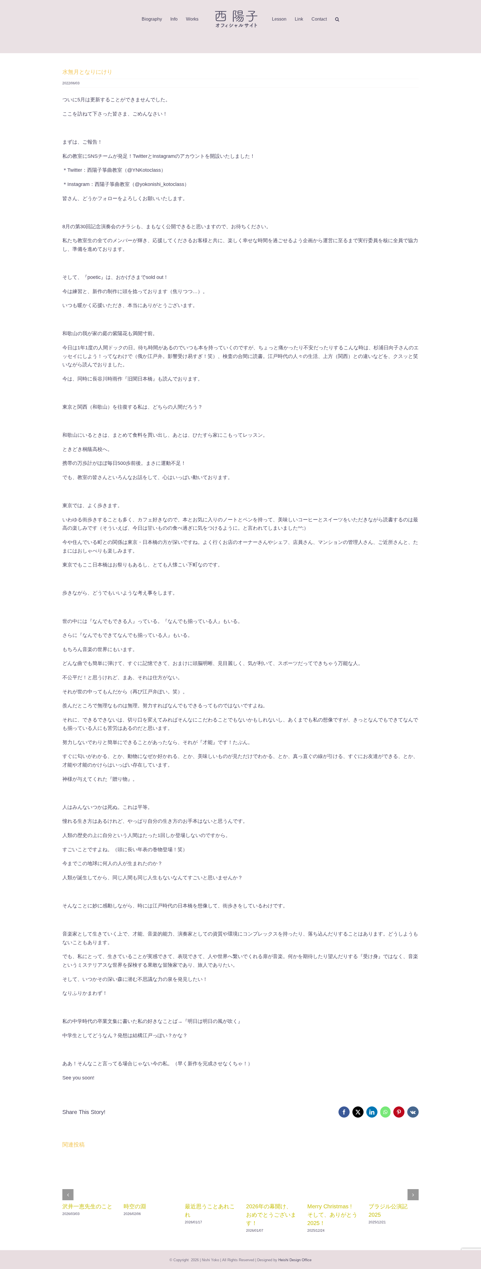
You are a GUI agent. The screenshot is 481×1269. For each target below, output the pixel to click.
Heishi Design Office (294, 1260)
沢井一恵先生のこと (87, 1206)
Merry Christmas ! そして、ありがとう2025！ (332, 1214)
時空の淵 (135, 1206)
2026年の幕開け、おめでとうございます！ (271, 1214)
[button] (341, 19)
